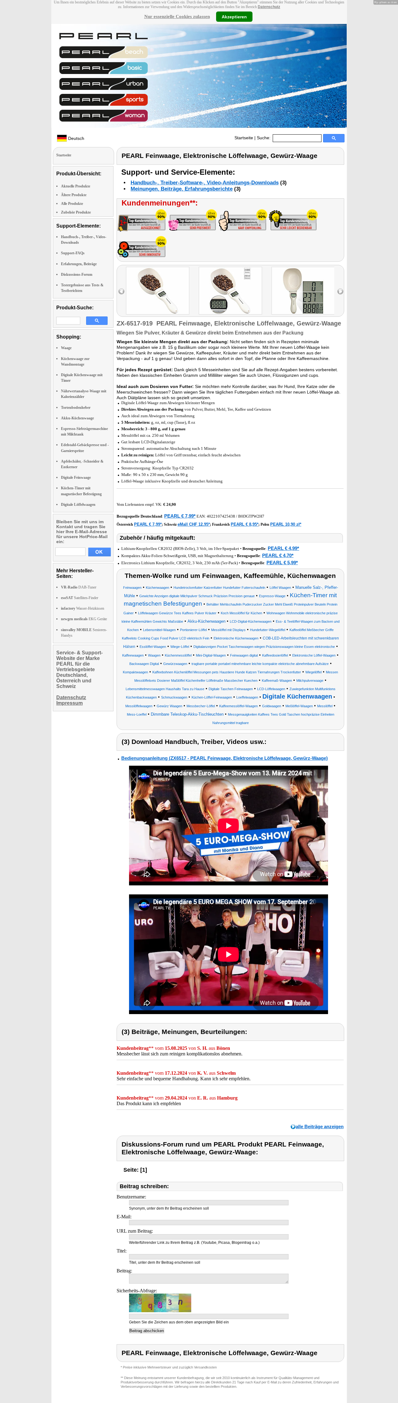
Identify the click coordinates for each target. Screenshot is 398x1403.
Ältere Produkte (73, 195)
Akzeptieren (234, 16)
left (121, 291)
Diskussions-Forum (76, 274)
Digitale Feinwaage (76, 477)
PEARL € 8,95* (244, 524)
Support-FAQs (73, 253)
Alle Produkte (72, 203)
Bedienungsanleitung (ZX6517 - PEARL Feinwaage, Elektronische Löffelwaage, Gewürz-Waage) (224, 758)
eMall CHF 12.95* (194, 524)
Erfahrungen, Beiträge (79, 264)
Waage (66, 348)
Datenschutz (269, 7)
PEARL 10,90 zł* (285, 524)
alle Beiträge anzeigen (320, 1126)
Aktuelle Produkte (75, 186)
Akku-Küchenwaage (77, 418)
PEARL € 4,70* (278, 555)
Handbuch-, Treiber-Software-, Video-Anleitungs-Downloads (205, 183)
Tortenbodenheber (75, 407)
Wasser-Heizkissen (82, 608)
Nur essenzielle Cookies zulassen (177, 16)
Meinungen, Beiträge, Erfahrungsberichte (182, 189)
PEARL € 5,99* (282, 562)
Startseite (243, 137)
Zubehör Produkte (76, 212)
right (340, 291)
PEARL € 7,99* (180, 516)
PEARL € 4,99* (283, 548)
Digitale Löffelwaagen (78, 504)
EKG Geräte (84, 619)
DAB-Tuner (78, 587)
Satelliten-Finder (79, 598)
